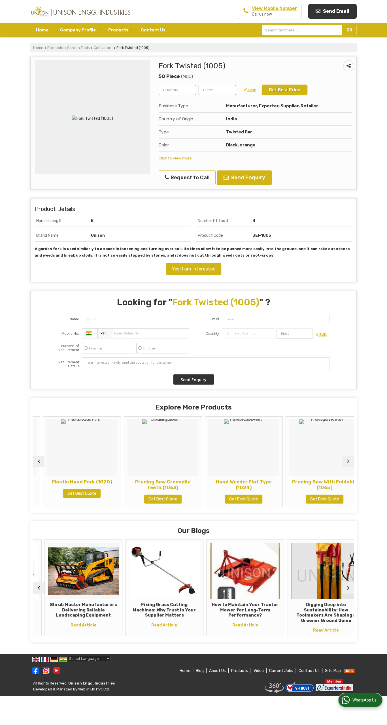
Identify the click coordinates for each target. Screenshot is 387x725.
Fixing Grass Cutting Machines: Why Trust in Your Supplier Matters (153, 610)
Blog (200, 670)
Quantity (212, 333)
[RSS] (350, 670)
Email (214, 319)
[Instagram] (46, 670)
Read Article (72, 625)
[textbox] (303, 30)
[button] (274, 8)
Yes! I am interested (194, 269)
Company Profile (78, 30)
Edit (251, 90)
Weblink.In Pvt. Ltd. (94, 689)
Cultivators (103, 48)
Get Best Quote (72, 493)
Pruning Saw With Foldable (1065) (314, 484)
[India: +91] (90, 333)
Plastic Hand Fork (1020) (72, 482)
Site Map (333, 670)
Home (42, 30)
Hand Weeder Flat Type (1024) (234, 484)
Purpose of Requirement (68, 348)
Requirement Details (68, 364)
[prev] (38, 461)
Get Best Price (284, 89)
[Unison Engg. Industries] (80, 11)
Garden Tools (78, 48)
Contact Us (153, 30)
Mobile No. (70, 333)
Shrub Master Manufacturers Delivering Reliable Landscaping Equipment (72, 610)
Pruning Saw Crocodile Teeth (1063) (153, 484)
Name (74, 319)
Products (118, 30)
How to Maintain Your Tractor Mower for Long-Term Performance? (234, 610)
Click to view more (175, 158)
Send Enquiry (247, 177)
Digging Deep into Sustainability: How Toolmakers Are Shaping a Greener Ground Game (315, 612)
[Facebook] (35, 670)
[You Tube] (56, 670)
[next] (348, 461)
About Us (217, 670)
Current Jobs (281, 670)
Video (259, 670)
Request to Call (189, 177)
